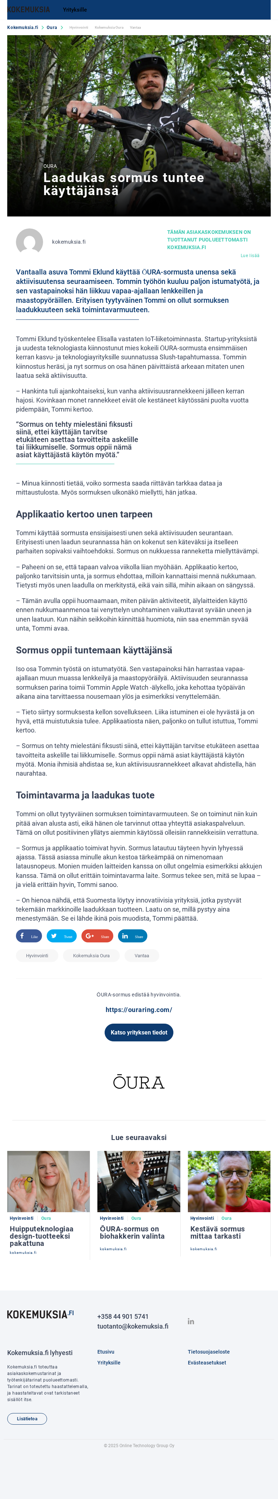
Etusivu (105, 1352)
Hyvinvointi (79, 27)
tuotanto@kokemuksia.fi (132, 1326)
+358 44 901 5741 (123, 1316)
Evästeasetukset (207, 1363)
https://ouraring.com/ (139, 1009)
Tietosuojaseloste (209, 1352)
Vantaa (135, 27)
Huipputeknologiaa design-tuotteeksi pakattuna (42, 1236)
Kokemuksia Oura (109, 27)
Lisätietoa (27, 1418)
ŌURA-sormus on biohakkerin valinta (132, 1232)
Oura (52, 27)
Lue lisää (250, 255)
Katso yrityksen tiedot (139, 1032)
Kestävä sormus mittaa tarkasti (217, 1232)
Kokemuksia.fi (22, 27)
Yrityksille (75, 10)
